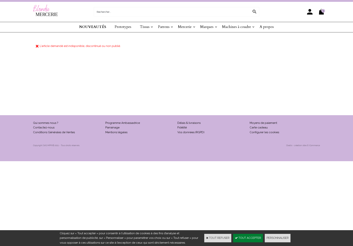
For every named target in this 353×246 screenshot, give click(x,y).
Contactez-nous (43, 127)
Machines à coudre (236, 26)
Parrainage (112, 127)
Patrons (164, 26)
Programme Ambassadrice (122, 123)
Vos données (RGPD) (190, 132)
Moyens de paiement (263, 123)
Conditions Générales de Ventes (54, 132)
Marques (206, 26)
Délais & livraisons (189, 123)
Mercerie (185, 26)
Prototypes (123, 26)
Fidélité (182, 127)
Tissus (144, 26)
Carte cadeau (259, 127)
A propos (267, 26)
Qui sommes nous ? (45, 123)
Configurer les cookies (264, 132)
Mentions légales (116, 132)
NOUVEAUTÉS (92, 26)
